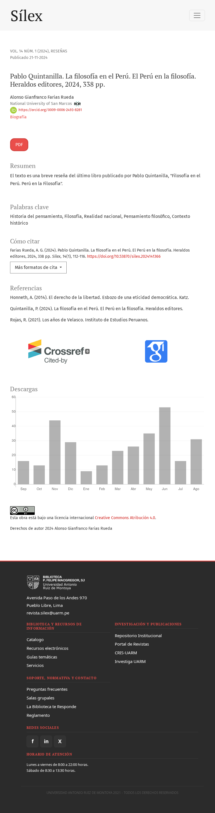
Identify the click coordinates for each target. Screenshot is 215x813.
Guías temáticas (42, 657)
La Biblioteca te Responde (51, 706)
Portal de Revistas (132, 644)
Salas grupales (40, 698)
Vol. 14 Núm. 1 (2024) (29, 51)
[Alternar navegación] (197, 15)
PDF (19, 144)
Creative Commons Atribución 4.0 (125, 517)
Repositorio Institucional (138, 635)
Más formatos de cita (37, 267)
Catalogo (35, 639)
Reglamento (38, 715)
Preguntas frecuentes (47, 689)
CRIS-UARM (126, 652)
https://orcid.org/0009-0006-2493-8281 (50, 110)
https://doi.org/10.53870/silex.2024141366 (124, 256)
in (46, 741)
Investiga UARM (130, 661)
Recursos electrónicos (47, 648)
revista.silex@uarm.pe (48, 613)
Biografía (18, 117)
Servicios (35, 665)
